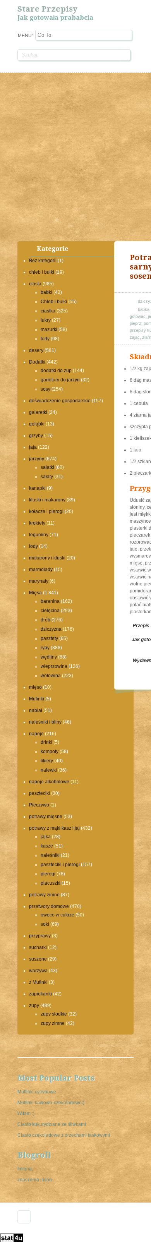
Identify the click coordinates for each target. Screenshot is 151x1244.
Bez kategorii (43, 260)
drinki (46, 742)
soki (45, 924)
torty (45, 338)
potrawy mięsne (45, 816)
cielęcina (50, 610)
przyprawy (40, 936)
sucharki (38, 947)
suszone (38, 959)
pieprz (135, 323)
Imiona (24, 1169)
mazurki (49, 329)
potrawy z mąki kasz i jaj (54, 828)
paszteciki (39, 793)
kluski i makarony (47, 500)
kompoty (49, 751)
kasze (47, 846)
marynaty (38, 581)
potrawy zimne (44, 894)
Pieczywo (39, 805)
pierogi (48, 874)
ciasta (35, 284)
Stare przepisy (47, 9)
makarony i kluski (47, 558)
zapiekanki (40, 994)
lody (33, 546)
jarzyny (36, 459)
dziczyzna (51, 629)
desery (36, 350)
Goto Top (24, 1216)
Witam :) (25, 1113)
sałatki (47, 467)
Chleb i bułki (54, 301)
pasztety (49, 638)
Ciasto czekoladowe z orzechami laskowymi (63, 1135)
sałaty (47, 476)
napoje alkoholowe (49, 781)
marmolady (41, 569)
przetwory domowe (49, 906)
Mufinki (36, 699)
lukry (46, 320)
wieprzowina (54, 666)
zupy (34, 1005)
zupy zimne (53, 1023)
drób (45, 620)
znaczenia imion (34, 1179)
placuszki (50, 883)
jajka (46, 836)
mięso (35, 687)
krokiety (37, 523)
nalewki (49, 770)
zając (135, 337)
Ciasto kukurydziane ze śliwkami (51, 1124)
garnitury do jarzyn (60, 380)
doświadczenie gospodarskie (60, 400)
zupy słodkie (54, 1014)
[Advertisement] (75, 156)
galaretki (38, 412)
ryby (45, 647)
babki (46, 292)
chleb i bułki (41, 272)
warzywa (38, 970)
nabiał (35, 710)
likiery (47, 761)
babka (143, 309)
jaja (33, 447)
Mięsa (35, 592)
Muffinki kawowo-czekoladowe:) (50, 1102)
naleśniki (50, 855)
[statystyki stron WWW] (11, 1240)
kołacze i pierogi (46, 511)
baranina (50, 601)
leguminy (38, 534)
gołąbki (37, 424)
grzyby (36, 435)
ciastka (48, 311)
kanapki (37, 488)
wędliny (49, 657)
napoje (36, 733)
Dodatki (37, 362)
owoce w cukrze (57, 915)
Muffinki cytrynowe (36, 1092)
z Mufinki (38, 982)
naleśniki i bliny (45, 722)
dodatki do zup (56, 370)
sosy (45, 389)
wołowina (51, 675)
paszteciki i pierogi (60, 864)
